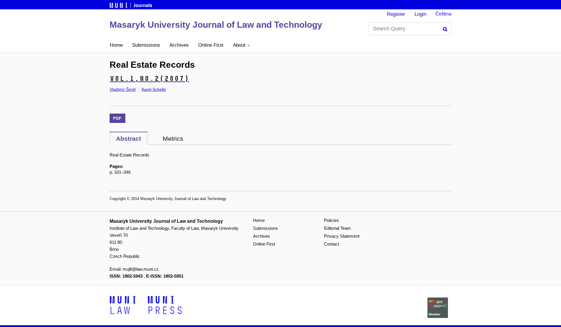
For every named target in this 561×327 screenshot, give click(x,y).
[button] (241, 45)
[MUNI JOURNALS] (131, 4)
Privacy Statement (341, 236)
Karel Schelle (154, 89)
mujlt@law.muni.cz (141, 269)
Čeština (443, 13)
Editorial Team (337, 228)
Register (396, 14)
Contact (331, 243)
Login (420, 14)
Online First (211, 45)
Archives (179, 45)
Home (116, 45)
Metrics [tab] (173, 138)
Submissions (146, 45)
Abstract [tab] (128, 138)
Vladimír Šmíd (123, 89)
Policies (331, 220)
